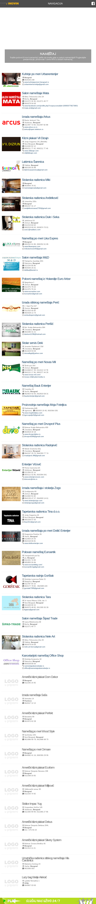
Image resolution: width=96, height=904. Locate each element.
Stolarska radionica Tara (36, 597)
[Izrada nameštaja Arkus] (11, 128)
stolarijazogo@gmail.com (34, 503)
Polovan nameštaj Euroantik (39, 552)
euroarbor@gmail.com (33, 294)
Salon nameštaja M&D (35, 257)
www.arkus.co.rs (30, 127)
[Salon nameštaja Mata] (11, 105)
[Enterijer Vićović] (11, 476)
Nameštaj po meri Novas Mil (39, 362)
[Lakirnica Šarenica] (11, 173)
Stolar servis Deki (32, 343)
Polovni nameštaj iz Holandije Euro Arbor (46, 278)
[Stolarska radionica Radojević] (11, 457)
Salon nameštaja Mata (35, 93)
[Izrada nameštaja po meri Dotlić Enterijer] (11, 542)
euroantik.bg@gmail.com (34, 567)
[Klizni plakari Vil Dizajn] (11, 150)
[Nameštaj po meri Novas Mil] (11, 374)
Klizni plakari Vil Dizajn (35, 138)
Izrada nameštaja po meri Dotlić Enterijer (46, 530)
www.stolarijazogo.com (33, 500)
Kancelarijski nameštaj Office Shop (43, 655)
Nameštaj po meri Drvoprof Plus (41, 423)
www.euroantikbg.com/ (33, 565)
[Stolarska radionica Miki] (11, 192)
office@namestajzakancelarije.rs (37, 668)
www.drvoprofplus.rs (32, 434)
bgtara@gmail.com (31, 610)
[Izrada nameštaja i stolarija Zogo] (11, 500)
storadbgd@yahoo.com (33, 353)
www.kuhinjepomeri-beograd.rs (36, 82)
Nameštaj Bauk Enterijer (36, 385)
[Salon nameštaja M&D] (11, 269)
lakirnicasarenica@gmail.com (36, 170)
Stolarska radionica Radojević (39, 445)
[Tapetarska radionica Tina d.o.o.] (11, 523)
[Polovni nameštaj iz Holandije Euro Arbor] (11, 291)
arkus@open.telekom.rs (33, 129)
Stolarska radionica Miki (36, 179)
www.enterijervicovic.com (34, 477)
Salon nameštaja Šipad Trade (39, 618)
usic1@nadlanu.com (32, 230)
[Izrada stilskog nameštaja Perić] (11, 314)
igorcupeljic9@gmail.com (34, 415)
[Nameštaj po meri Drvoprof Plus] (11, 436)
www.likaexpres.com (32, 246)
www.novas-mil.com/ (32, 375)
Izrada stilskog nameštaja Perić (40, 302)
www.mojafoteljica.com (33, 413)
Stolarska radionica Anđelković (40, 198)
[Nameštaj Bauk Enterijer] (11, 397)
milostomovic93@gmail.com (35, 249)
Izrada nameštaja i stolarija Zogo (41, 488)
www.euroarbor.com (32, 291)
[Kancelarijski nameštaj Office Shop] (11, 667)
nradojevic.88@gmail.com (34, 456)
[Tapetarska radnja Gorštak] (11, 587)
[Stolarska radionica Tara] (11, 609)
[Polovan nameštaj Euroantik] (11, 564)
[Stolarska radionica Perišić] (11, 336)
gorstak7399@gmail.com (34, 588)
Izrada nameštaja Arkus (36, 116)
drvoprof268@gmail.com (34, 436)
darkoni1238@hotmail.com (35, 334)
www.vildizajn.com (31, 151)
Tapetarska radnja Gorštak (38, 575)
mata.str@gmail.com (32, 108)
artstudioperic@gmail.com (34, 315)
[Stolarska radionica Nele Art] (11, 648)
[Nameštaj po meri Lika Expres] (11, 250)
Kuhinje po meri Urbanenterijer (40, 74)
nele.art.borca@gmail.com (34, 647)
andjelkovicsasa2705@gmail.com (37, 208)
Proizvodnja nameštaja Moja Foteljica (44, 404)
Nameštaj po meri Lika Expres (40, 238)
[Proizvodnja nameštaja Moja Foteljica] (11, 416)
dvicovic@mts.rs (30, 479)
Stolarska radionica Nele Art (38, 636)
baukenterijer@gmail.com (34, 396)
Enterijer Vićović (31, 464)
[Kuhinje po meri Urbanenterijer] (11, 86)
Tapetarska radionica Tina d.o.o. (41, 511)
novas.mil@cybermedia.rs (34, 377)
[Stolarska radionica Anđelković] (11, 210)
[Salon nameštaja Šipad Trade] (11, 630)
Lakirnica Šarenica (33, 161)
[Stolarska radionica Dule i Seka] (11, 229)
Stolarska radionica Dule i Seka (40, 217)
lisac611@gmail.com (32, 522)
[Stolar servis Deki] (11, 355)
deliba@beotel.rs (31, 270)
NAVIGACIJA (55, 3)
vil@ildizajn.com (30, 153)
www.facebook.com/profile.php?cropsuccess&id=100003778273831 (51, 106)
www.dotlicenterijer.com (33, 543)
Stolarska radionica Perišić (37, 323)
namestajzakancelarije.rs (34, 666)
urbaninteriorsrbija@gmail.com (36, 84)
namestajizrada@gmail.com (35, 188)
